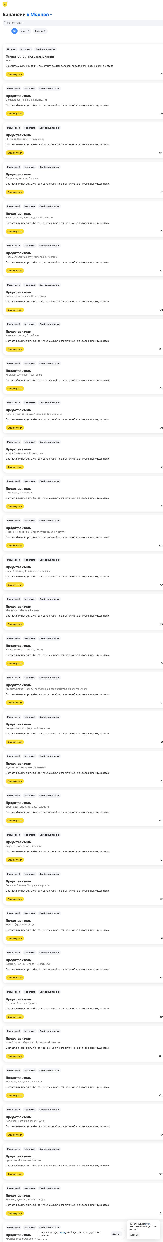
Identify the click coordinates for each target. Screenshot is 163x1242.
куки (62, 1232)
